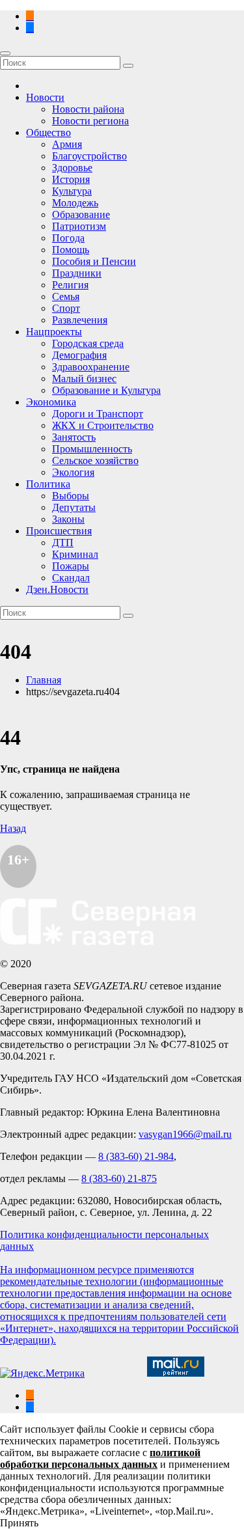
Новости (45, 97)
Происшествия (59, 530)
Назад (13, 828)
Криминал (75, 554)
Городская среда (88, 343)
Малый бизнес (84, 378)
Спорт (66, 308)
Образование (81, 214)
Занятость (74, 437)
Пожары (70, 566)
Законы (68, 519)
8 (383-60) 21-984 (136, 1156)
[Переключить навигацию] (5, 53)
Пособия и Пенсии (94, 261)
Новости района (88, 109)
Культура (72, 191)
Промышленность (92, 448)
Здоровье (72, 167)
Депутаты (74, 507)
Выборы (70, 495)
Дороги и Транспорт (97, 413)
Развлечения (79, 319)
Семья (65, 296)
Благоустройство (89, 155)
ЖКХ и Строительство (103, 425)
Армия (67, 144)
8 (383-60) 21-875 (119, 1178)
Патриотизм (79, 226)
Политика (48, 483)
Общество (48, 132)
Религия (70, 284)
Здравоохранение (90, 366)
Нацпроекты (54, 331)
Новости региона (90, 120)
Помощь (70, 249)
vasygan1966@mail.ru (185, 1134)
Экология (73, 472)
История (71, 179)
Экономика (51, 401)
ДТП (63, 542)
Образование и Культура (106, 390)
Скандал (71, 577)
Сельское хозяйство (95, 460)
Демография (79, 355)
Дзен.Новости (57, 589)
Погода (68, 237)
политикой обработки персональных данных (100, 1458)
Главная (43, 679)
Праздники (77, 273)
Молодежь (75, 202)
